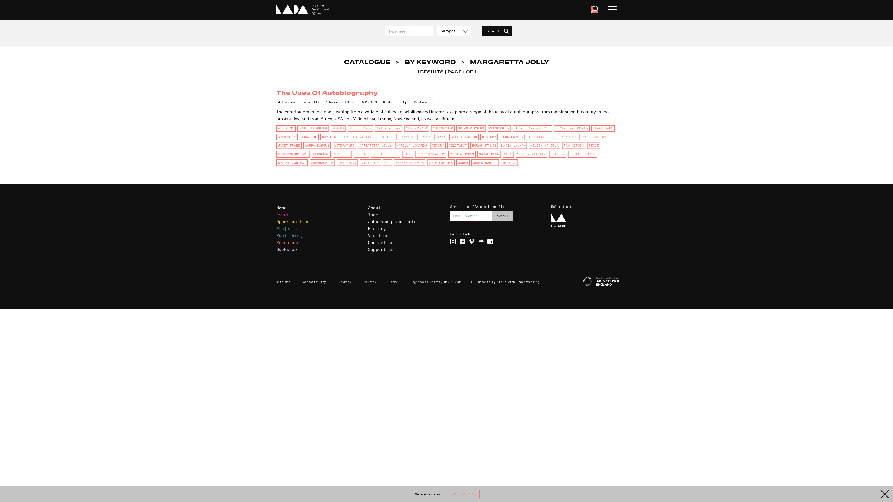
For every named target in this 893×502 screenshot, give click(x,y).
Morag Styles (484, 145)
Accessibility (314, 282)
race (408, 154)
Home (281, 207)
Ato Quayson (417, 128)
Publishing (289, 235)
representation (431, 154)
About (374, 207)
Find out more (463, 494)
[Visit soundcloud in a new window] (481, 241)
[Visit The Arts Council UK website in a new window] (586, 281)
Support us (380, 249)
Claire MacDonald (572, 128)
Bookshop (286, 249)
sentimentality (531, 154)
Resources (287, 242)
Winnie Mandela (410, 163)
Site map (283, 282)
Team (373, 214)
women (463, 163)
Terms (393, 282)
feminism (385, 137)
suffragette (322, 163)
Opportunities (293, 221)
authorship (443, 128)
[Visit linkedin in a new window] (490, 241)
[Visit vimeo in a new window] (471, 241)
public (361, 154)
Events (284, 214)
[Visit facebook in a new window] (462, 241)
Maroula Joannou (412, 145)
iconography (512, 137)
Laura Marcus (317, 145)
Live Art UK (558, 226)
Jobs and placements (392, 221)
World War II (485, 163)
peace (594, 145)
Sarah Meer (489, 154)
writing (509, 163)
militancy (458, 145)
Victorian (370, 163)
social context (292, 163)
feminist (406, 137)
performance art (293, 154)
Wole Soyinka (441, 163)
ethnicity (362, 137)
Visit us (378, 235)
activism (286, 128)
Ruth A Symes (462, 154)
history (489, 137)
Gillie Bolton (464, 137)
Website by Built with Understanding (509, 282)
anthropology (389, 128)
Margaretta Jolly (375, 145)
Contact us (380, 242)
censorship (499, 128)
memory (438, 145)
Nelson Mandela (544, 145)
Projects (286, 228)
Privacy (370, 282)
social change (583, 154)
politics (342, 154)
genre (441, 137)
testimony (347, 163)
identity (536, 137)
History (377, 228)
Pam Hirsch (574, 145)
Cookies (345, 282)
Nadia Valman (513, 145)
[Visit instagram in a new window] (453, 241)
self (508, 154)
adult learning (313, 128)
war (387, 163)
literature (344, 145)
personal (321, 154)
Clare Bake (603, 128)
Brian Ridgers (471, 128)
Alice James (360, 128)
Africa (338, 128)
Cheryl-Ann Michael (532, 128)
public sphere (385, 154)
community (287, 137)
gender (425, 137)
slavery (557, 154)
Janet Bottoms (594, 137)
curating (309, 137)
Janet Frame (289, 145)
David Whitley (335, 137)
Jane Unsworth (563, 137)
